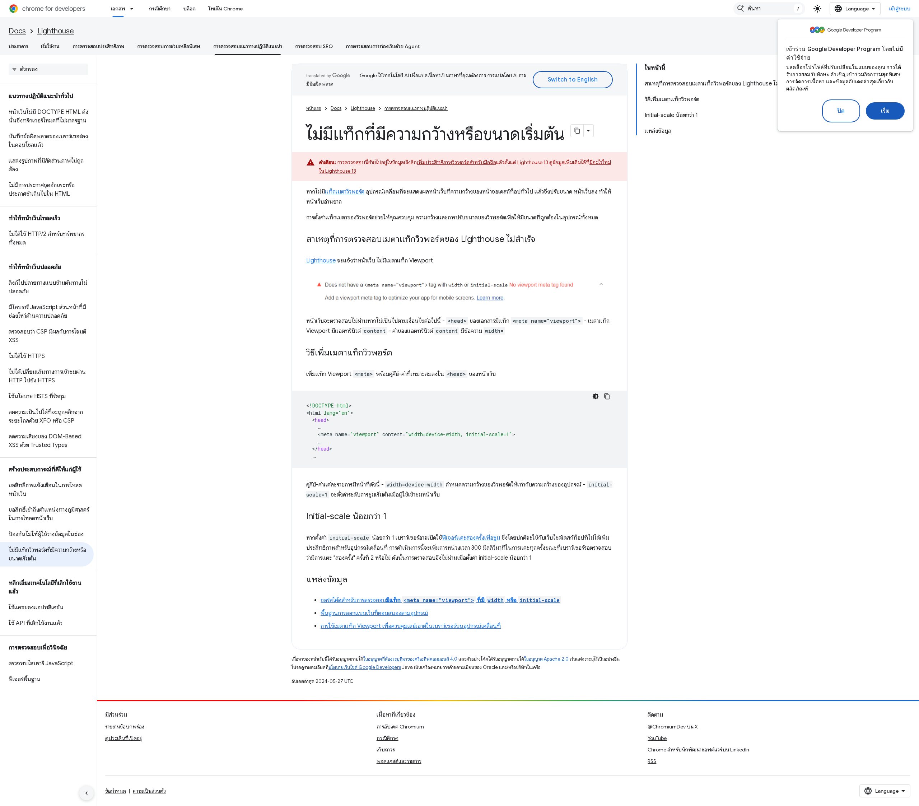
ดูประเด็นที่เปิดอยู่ (124, 738)
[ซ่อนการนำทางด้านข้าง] (86, 793)
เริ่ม (885, 111)
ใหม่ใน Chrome (226, 8)
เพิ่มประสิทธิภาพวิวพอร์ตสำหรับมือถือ (456, 162)
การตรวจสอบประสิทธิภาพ (98, 46)
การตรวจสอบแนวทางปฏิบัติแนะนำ (247, 46)
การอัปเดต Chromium (400, 726)
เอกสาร (118, 8)
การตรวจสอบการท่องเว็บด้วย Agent (383, 46)
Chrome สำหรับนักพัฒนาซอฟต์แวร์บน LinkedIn (698, 749)
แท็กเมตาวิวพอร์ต (344, 191)
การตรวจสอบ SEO (314, 46)
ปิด (841, 111)
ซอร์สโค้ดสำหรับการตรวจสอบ (440, 600)
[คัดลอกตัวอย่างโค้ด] (607, 396)
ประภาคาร (18, 46)
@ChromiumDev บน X (673, 726)
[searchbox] (48, 69)
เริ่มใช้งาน (50, 46)
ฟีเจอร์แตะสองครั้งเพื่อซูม (471, 537)
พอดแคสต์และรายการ (399, 761)
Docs (17, 31)
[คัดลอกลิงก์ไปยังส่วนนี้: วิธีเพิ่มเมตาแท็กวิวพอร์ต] (399, 353)
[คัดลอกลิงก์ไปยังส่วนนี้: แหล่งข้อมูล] (354, 580)
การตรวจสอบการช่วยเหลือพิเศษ (168, 46)
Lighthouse (55, 31)
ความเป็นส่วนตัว (149, 791)
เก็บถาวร (386, 749)
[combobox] (769, 8)
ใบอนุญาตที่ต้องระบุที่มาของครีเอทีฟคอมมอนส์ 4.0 (410, 659)
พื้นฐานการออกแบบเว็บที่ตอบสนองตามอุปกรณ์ (374, 613)
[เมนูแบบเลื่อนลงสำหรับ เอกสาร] (134, 8)
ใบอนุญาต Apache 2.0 (546, 659)
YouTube (657, 738)
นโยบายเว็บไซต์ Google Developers (364, 667)
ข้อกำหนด (115, 791)
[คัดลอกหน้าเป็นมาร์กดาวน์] (577, 131)
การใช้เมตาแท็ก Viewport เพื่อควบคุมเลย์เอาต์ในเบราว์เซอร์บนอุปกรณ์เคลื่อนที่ (411, 626)
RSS (652, 761)
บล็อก (189, 8)
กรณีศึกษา (160, 8)
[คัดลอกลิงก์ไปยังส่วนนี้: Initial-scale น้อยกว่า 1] (394, 517)
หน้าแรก (313, 108)
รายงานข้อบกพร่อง (124, 726)
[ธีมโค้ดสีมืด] (595, 396)
